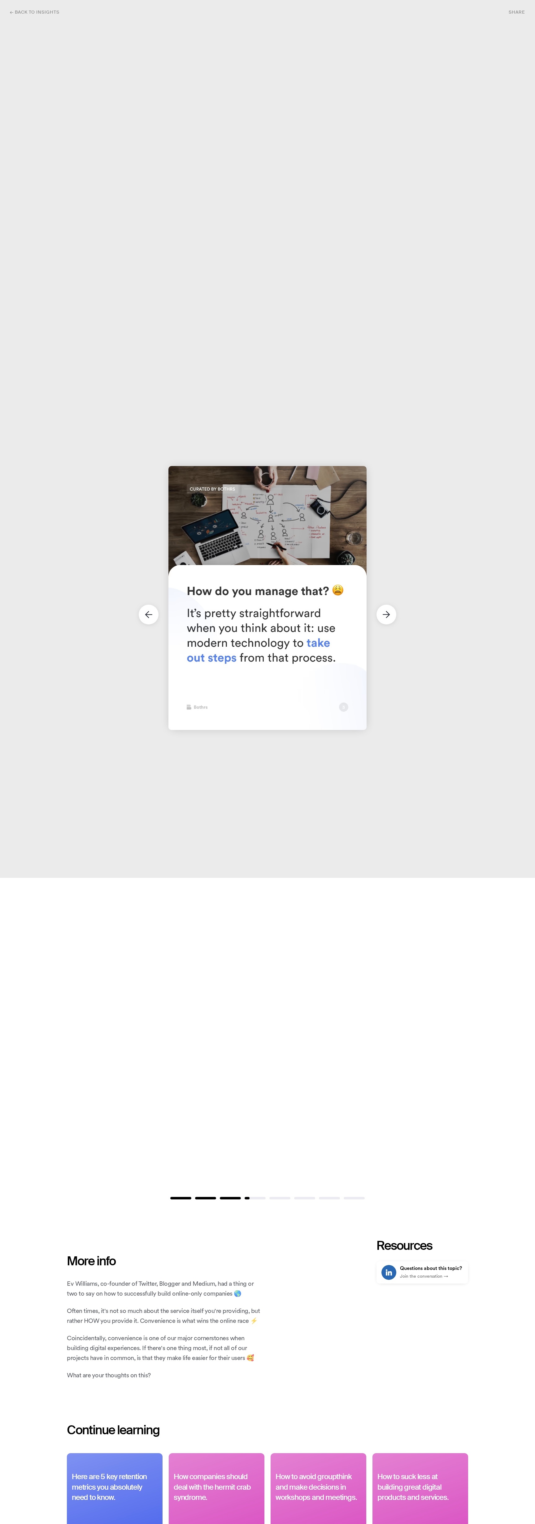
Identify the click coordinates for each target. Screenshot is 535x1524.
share (517, 12)
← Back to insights (34, 12)
